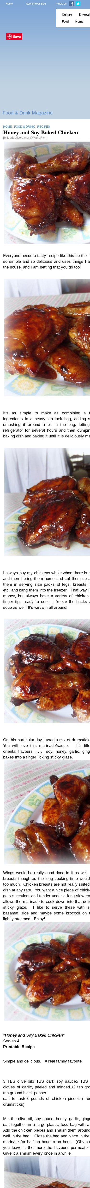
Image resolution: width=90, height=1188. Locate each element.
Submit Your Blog (36, 3)
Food (65, 21)
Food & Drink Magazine (28, 112)
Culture (67, 14)
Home (9, 3)
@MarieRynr (38, 137)
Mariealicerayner (18, 137)
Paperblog (26, 18)
